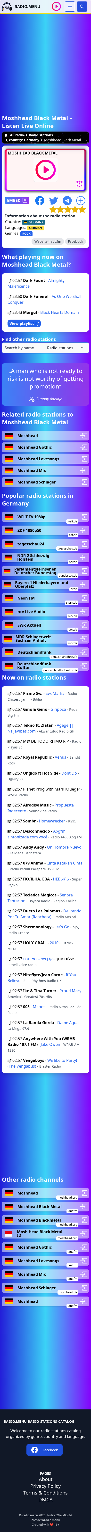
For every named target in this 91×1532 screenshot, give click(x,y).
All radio (17, 135)
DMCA (45, 1499)
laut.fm (55, 241)
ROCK (26, 234)
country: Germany (24, 140)
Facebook (75, 241)
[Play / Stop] (56, 6)
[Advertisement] (45, 59)
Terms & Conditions (45, 1492)
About (45, 1479)
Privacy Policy (45, 1486)
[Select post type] (64, 348)
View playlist (22, 323)
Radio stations (41, 135)
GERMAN (35, 228)
